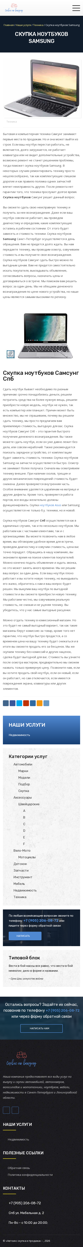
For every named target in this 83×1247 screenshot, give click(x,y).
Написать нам (39, 1028)
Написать (23, 935)
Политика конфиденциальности (30, 1175)
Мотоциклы (27, 857)
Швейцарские (28, 804)
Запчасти (21, 870)
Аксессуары (23, 797)
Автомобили (23, 764)
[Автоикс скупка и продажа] (14, 8)
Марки (23, 771)
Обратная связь (19, 1168)
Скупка (23, 791)
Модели (24, 777)
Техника (12, 121)
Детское (20, 864)
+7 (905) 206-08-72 (63, 1010)
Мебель (19, 884)
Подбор (24, 784)
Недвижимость (19, 735)
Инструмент (23, 877)
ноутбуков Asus (50, 505)
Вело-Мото (22, 850)
